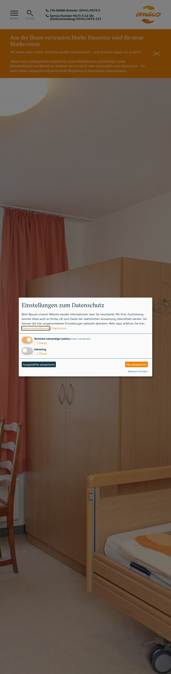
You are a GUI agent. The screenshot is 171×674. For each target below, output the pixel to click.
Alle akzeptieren (136, 364)
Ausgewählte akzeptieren (39, 364)
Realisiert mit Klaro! (138, 371)
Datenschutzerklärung (36, 328)
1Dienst (40, 343)
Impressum (59, 328)
